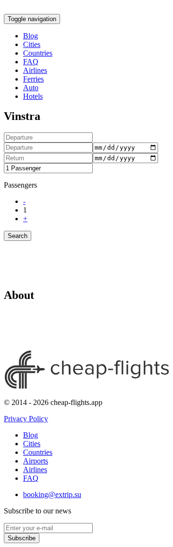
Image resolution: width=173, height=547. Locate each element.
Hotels (33, 96)
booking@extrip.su (52, 494)
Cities (31, 44)
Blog (30, 36)
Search (17, 235)
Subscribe (22, 538)
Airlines (35, 70)
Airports (35, 461)
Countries (37, 53)
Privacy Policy (26, 419)
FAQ (30, 62)
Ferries (33, 79)
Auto (30, 87)
